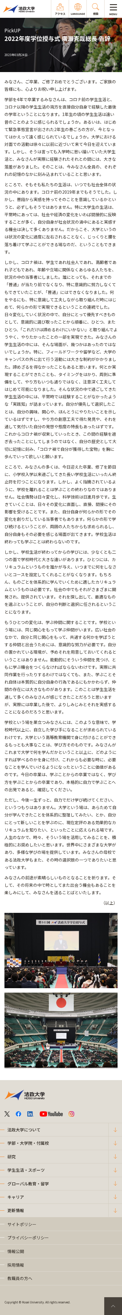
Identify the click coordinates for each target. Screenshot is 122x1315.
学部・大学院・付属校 (28, 1143)
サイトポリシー (21, 1224)
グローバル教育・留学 (28, 1184)
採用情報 (15, 1265)
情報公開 (15, 1251)
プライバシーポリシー (28, 1238)
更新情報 (15, 1210)
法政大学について (24, 1130)
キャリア (15, 1197)
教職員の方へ (19, 1278)
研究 (11, 1157)
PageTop (113, 1306)
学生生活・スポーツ (26, 1170)
